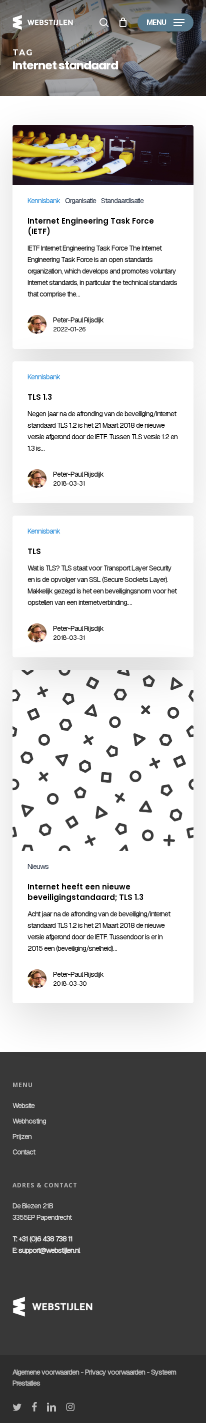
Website (23, 1105)
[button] (166, 22)
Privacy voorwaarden (115, 1372)
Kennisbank (44, 200)
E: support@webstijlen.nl (46, 1250)
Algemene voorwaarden (45, 1372)
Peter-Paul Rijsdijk (78, 319)
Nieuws (38, 866)
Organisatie (80, 200)
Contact (23, 1151)
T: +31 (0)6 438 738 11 (42, 1238)
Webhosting (29, 1121)
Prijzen (22, 1136)
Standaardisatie (122, 200)
